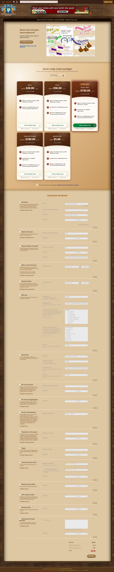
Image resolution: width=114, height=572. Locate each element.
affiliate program (40, 570)
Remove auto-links (28, 484)
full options (72, 71)
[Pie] (14, 2)
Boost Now (91, 556)
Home (3, 1)
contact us (28, 570)
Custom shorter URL (28, 462)
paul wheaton (79, 570)
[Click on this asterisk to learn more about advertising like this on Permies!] (90, 13)
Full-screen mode (27, 495)
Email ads (24, 355)
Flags (23, 448)
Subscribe (8, 1)
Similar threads (27, 232)
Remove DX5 (25, 507)
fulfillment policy (48, 570)
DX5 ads (24, 295)
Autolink (24, 202)
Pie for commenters (28, 412)
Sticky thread (26, 281)
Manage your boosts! (26, 42)
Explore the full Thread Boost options (67, 185)
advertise (33, 570)
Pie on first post (27, 385)
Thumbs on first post (29, 432)
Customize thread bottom (27, 519)
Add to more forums (28, 265)
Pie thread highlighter (29, 400)
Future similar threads (29, 246)
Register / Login (108, 2)
